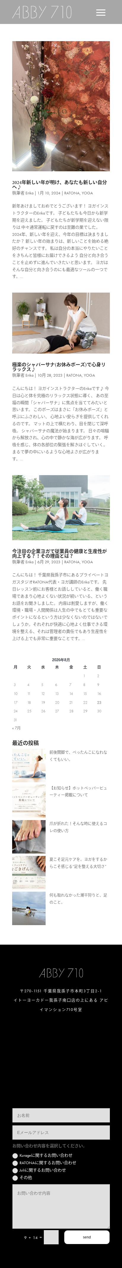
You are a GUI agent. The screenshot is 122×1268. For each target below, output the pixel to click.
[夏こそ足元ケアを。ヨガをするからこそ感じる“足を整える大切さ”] (29, 874)
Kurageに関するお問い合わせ (46, 1155)
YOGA (87, 193)
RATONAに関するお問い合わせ (48, 1162)
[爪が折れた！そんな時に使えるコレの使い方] (29, 838)
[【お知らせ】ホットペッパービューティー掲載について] (29, 802)
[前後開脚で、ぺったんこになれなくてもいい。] (29, 767)
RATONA (72, 193)
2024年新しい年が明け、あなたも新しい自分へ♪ (59, 185)
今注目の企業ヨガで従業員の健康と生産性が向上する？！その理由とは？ (59, 553)
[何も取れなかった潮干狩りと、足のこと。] (29, 909)
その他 (26, 1177)
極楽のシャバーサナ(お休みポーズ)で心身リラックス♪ (59, 367)
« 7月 (16, 727)
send (87, 1237)
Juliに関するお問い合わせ (43, 1170)
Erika (29, 193)
